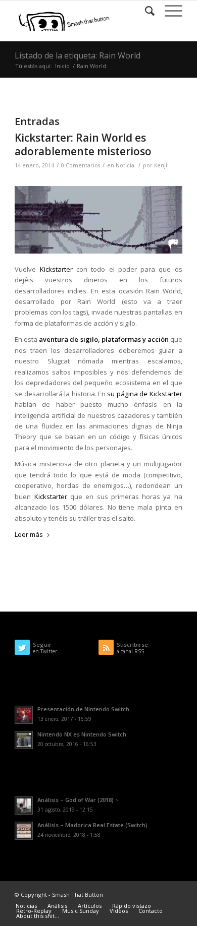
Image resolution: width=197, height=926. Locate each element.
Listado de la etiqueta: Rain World (77, 55)
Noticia (125, 165)
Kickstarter (56, 269)
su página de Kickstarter (144, 393)
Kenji (160, 165)
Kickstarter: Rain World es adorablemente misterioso (83, 144)
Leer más (29, 534)
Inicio (62, 66)
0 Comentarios (80, 165)
